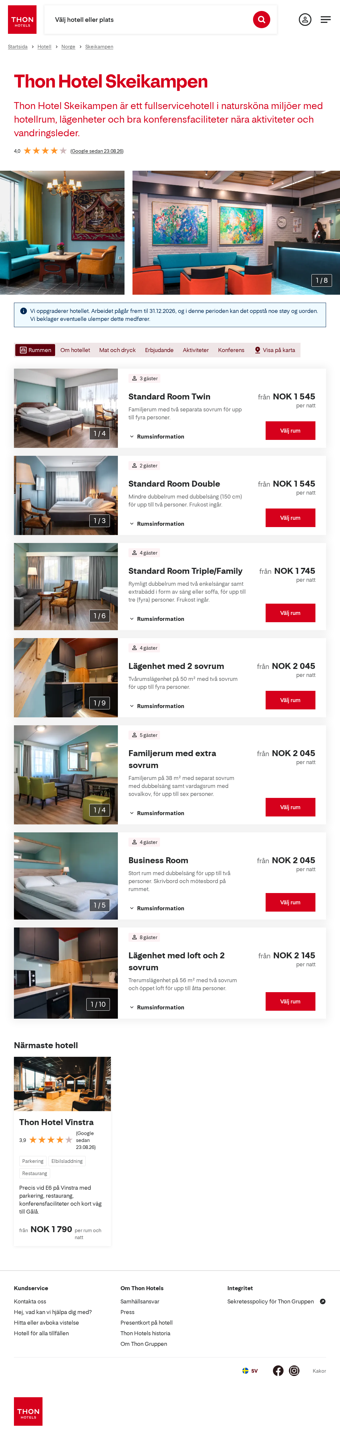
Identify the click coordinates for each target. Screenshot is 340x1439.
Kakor (319, 1371)
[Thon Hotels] (22, 19)
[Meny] (325, 19)
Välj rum (290, 430)
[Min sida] (305, 19)
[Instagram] (294, 1370)
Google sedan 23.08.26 (97, 151)
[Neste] (332, 232)
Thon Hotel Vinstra (56, 1122)
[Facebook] (278, 1370)
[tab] (34, 350)
